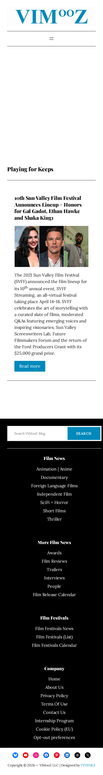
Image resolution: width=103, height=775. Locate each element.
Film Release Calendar (54, 594)
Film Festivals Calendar (54, 645)
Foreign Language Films (54, 485)
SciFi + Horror (54, 502)
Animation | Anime (54, 469)
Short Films (54, 510)
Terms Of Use (54, 704)
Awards (54, 553)
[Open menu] (51, 39)
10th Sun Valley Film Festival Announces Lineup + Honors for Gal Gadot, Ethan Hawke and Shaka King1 (48, 208)
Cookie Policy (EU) (54, 729)
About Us (54, 687)
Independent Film (54, 494)
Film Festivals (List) (54, 637)
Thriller (54, 519)
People (54, 586)
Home (54, 679)
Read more (29, 366)
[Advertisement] (51, 109)
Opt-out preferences (54, 737)
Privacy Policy (54, 695)
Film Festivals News (54, 628)
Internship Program (54, 720)
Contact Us (54, 712)
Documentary (54, 477)
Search (84, 433)
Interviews (54, 578)
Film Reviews (54, 561)
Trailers (54, 569)
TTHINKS (87, 765)
